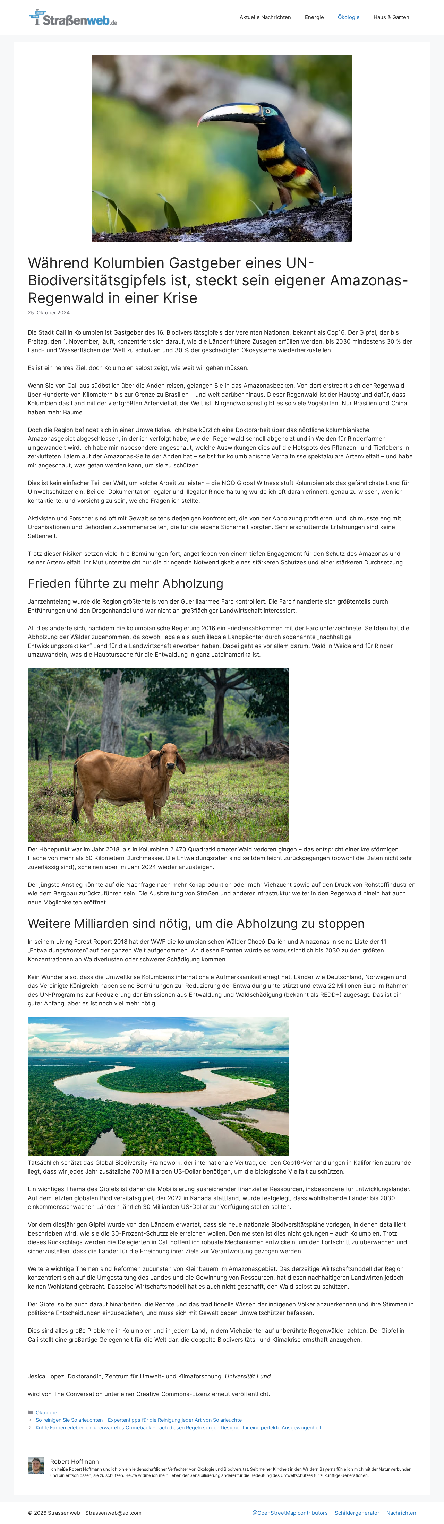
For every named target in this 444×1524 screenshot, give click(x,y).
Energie (314, 17)
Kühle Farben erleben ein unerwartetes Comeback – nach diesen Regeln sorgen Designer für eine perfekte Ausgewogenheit (178, 1427)
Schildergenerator (357, 1512)
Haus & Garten (391, 17)
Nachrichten (401, 1512)
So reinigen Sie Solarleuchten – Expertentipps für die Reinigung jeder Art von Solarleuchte (139, 1420)
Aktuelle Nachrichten (265, 17)
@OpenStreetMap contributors (290, 1512)
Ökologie (349, 17)
